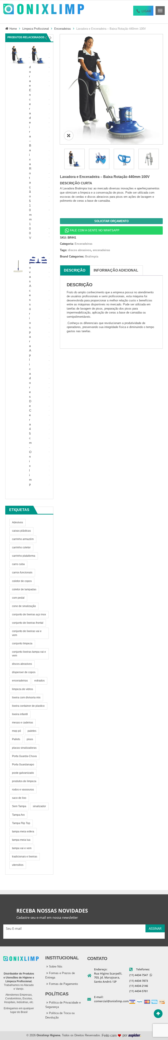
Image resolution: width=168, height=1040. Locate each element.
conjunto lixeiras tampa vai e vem (29, 653)
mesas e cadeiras (22, 722)
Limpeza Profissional (35, 28)
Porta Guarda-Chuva (24, 756)
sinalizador (39, 806)
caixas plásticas (21, 530)
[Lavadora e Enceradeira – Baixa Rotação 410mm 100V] (38, 54)
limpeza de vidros (22, 689)
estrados (39, 680)
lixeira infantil (20, 714)
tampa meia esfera (23, 831)
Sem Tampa (19, 806)
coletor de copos (22, 581)
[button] (46, 37)
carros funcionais (22, 572)
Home (13, 28)
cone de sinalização (24, 606)
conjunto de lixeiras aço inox (29, 614)
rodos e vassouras (23, 789)
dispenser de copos (23, 672)
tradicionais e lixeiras (24, 856)
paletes (32, 730)
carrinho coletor (21, 547)
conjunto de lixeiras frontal (27, 622)
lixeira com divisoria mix (26, 697)
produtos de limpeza (24, 781)
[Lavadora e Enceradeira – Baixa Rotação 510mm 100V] (18, 54)
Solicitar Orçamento (111, 221)
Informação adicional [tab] (116, 270)
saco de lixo (19, 797)
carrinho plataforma (23, 555)
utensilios (17, 864)
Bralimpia (91, 256)
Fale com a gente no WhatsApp (94, 230)
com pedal (18, 597)
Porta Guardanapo (23, 764)
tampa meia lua (21, 839)
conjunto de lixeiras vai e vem (27, 633)
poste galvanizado (23, 772)
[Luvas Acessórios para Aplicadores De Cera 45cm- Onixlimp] (18, 268)
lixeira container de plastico (28, 705)
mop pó (16, 730)
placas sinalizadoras (24, 747)
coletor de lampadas (24, 589)
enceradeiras (20, 680)
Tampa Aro (18, 814)
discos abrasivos (22, 663)
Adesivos (17, 522)
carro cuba (18, 564)
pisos (30, 739)
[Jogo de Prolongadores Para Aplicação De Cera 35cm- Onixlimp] (38, 259)
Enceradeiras (62, 28)
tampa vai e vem (22, 848)
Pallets (16, 739)
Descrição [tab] (74, 270)
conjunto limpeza (22, 643)
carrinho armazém (23, 539)
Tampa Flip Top (21, 823)
